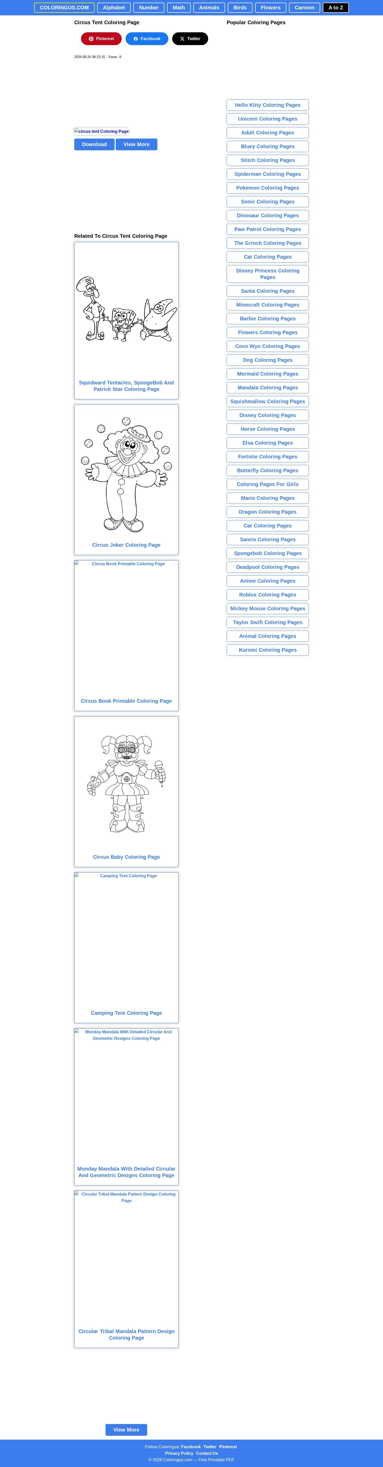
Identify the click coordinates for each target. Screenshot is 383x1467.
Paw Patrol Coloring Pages (267, 229)
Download (94, 144)
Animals (209, 7)
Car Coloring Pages (268, 526)
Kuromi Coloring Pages (268, 650)
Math (179, 7)
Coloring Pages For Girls (268, 484)
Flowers (271, 7)
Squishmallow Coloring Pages (267, 401)
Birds (240, 7)
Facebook (150, 38)
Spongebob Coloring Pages (268, 553)
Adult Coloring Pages (267, 132)
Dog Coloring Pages (268, 360)
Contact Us (207, 1453)
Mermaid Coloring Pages (267, 374)
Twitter (193, 38)
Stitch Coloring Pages (268, 160)
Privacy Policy (179, 1453)
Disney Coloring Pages (267, 415)
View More (136, 144)
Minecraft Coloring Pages (267, 305)
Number (149, 7)
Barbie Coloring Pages (268, 318)
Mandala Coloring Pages (268, 387)
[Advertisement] (113, 93)
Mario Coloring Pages (268, 498)
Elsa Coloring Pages (268, 443)
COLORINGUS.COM (64, 7)
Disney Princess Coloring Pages (267, 274)
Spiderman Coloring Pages (267, 174)
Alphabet (114, 7)
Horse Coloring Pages (268, 429)
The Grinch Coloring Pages (267, 243)
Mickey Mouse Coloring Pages (267, 608)
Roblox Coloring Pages (267, 595)
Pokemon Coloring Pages (267, 188)
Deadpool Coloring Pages (267, 567)
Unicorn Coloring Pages (267, 119)
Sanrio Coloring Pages (268, 539)
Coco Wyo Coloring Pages (267, 346)
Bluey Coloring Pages (268, 146)
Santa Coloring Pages (268, 291)
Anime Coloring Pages (267, 581)
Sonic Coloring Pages (268, 201)
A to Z (336, 7)
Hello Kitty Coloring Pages (268, 105)
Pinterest (105, 38)
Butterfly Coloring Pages (267, 470)
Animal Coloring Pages (267, 636)
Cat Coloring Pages (268, 257)
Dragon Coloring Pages (267, 512)
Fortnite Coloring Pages (267, 456)
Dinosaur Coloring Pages (268, 215)
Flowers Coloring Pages (268, 332)
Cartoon (304, 7)
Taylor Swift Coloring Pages (267, 622)
